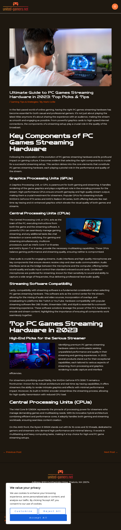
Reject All (52, 511)
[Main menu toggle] (115, 7)
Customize (24, 511)
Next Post (111, 452)
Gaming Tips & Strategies (24, 102)
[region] (38, 503)
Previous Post (12, 452)
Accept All (38, 517)
